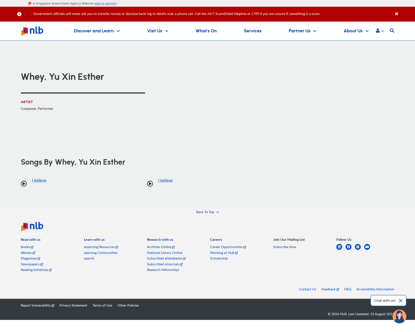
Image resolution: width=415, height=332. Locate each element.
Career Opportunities (226, 246)
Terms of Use (102, 305)
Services (253, 31)
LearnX (89, 258)
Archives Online (159, 246)
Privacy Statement (73, 305)
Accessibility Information (375, 289)
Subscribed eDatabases (165, 258)
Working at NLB (222, 252)
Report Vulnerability (36, 305)
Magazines (29, 258)
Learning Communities (101, 252)
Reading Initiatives (35, 269)
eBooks (27, 252)
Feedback (329, 289)
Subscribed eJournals (163, 264)
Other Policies (128, 305)
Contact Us (307, 289)
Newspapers (30, 264)
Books (26, 246)
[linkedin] (341, 249)
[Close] (404, 11)
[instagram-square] (359, 249)
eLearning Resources (99, 246)
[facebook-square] (350, 249)
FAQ (347, 289)
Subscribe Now (284, 246)
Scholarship (219, 258)
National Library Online (164, 252)
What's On (206, 31)
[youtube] (369, 249)
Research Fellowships (163, 269)
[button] (380, 31)
